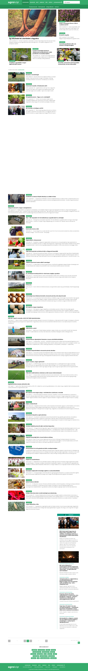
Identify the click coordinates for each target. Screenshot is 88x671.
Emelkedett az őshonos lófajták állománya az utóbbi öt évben (41, 196)
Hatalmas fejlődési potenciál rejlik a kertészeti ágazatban (40, 426)
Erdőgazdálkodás (50, 6)
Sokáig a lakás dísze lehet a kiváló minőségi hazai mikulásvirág (41, 493)
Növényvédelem (51, 656)
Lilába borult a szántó (31, 328)
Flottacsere (29, 284)
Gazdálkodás (27, 665)
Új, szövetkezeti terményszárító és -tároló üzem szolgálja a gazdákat (43, 273)
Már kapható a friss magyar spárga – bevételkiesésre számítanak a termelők (44, 392)
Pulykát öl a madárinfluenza (33, 459)
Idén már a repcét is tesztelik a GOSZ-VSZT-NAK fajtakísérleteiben (24, 318)
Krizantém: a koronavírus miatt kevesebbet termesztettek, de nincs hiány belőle (68, 63)
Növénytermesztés (33, 6)
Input (39, 665)
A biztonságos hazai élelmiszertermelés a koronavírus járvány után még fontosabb (46, 296)
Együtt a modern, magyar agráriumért (35, 361)
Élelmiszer (53, 649)
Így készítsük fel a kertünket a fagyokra (24, 38)
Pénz (38, 658)
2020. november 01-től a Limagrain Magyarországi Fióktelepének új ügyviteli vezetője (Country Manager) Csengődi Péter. (69, 38)
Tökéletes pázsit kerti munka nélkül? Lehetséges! (38, 262)
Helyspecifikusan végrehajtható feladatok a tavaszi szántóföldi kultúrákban (44, 339)
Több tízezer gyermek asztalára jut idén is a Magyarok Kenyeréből (42, 251)
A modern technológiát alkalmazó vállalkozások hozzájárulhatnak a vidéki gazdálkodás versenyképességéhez (42, 52)
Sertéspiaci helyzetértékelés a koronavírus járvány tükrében (40, 350)
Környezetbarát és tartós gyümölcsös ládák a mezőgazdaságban (41, 448)
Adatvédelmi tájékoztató (27, 667)
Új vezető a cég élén (64, 35)
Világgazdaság (57, 2)
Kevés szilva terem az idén (32, 229)
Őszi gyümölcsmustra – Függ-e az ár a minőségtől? (38, 97)
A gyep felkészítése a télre (32, 504)
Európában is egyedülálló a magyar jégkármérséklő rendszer (17, 63)
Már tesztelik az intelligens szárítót (34, 108)
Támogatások (53, 658)
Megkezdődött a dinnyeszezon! (33, 240)
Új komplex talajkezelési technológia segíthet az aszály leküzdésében (43, 470)
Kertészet (57, 6)
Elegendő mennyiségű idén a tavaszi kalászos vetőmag (39, 437)
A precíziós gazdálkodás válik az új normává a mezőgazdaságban (67, 44)
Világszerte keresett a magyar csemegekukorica (19, 207)
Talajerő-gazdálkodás (45, 658)
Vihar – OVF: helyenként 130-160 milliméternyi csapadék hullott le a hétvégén (45, 217)
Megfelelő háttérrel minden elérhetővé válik (19, 384)
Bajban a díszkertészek (31, 403)
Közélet (53, 665)
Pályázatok (33, 658)
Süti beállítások (62, 667)
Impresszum (48, 667)
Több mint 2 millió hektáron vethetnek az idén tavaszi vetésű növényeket (44, 373)
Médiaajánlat (55, 667)
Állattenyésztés (41, 6)
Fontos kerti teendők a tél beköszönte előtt (36, 85)
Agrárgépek (34, 649)
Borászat (42, 2)
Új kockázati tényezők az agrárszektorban (36, 415)
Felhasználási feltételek (38, 667)
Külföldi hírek (35, 656)
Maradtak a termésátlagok (32, 74)
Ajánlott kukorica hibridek (32, 482)
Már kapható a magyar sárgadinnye (34, 307)
